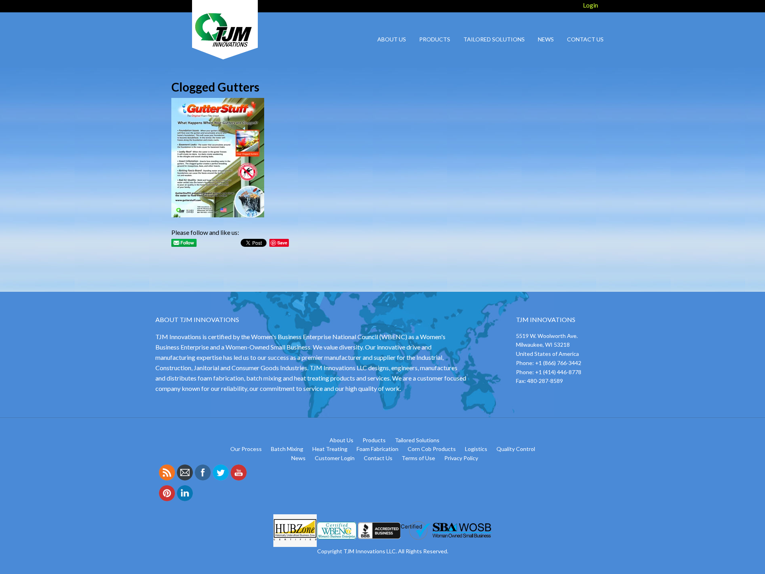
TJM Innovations (223, 30)
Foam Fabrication (377, 448)
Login (590, 5)
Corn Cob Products (432, 448)
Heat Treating (329, 448)
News (298, 458)
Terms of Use (418, 458)
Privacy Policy (461, 458)
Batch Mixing (287, 448)
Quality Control (515, 448)
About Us (341, 440)
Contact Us (378, 458)
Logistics (476, 448)
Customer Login (335, 458)
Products (374, 440)
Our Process (246, 448)
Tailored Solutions (417, 440)
